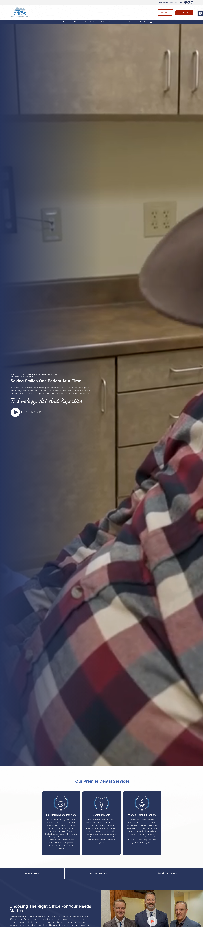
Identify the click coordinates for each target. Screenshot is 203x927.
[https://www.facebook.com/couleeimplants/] (185, 2)
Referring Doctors (108, 22)
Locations (122, 22)
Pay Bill (164, 12)
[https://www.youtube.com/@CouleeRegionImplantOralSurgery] (192, 2)
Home (57, 22)
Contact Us (183, 12)
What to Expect (80, 22)
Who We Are (93, 22)
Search (151, 22)
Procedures (67, 22)
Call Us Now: (170, 3)
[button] (200, 13)
